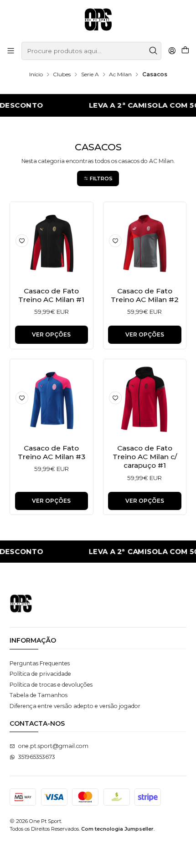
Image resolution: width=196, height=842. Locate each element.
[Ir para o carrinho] (185, 51)
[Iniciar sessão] (172, 51)
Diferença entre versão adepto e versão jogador (75, 706)
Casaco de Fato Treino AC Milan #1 (51, 295)
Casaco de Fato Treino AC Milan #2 (145, 295)
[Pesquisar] (153, 51)
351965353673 (36, 756)
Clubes (62, 74)
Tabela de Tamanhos (38, 695)
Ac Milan (120, 74)
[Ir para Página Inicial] (98, 20)
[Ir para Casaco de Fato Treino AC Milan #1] (51, 243)
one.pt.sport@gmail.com (53, 746)
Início (36, 74)
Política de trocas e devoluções (51, 684)
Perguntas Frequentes (40, 663)
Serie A (90, 74)
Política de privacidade (40, 673)
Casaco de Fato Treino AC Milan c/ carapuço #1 (145, 457)
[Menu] (11, 51)
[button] (98, 178)
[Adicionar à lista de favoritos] (21, 240)
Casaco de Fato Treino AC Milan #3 (51, 452)
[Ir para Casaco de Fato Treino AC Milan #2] (144, 243)
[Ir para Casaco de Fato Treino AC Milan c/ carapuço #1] (144, 400)
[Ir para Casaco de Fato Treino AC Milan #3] (51, 400)
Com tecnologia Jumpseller (117, 829)
